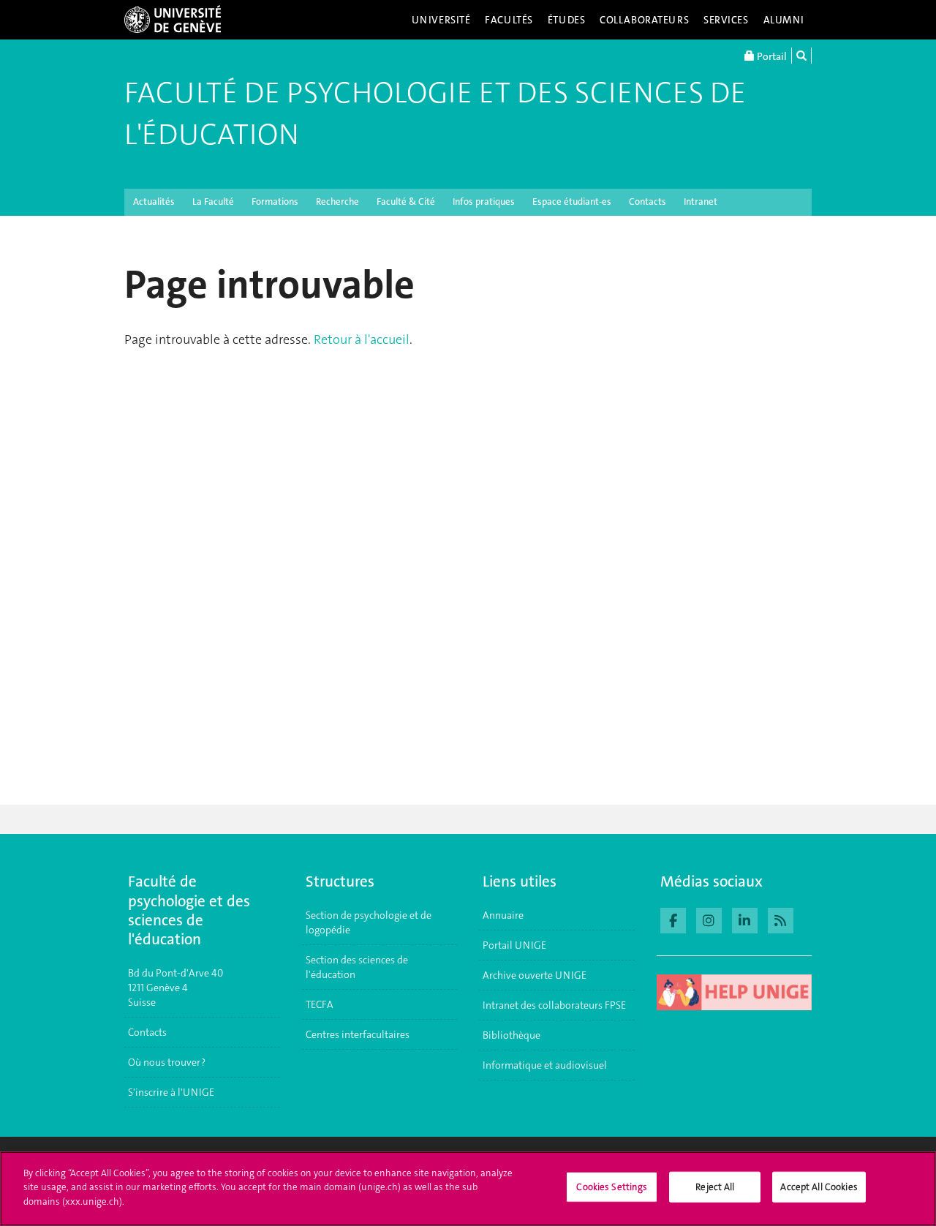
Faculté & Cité (406, 201)
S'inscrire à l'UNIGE (171, 1092)
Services (726, 19)
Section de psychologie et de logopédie (368, 922)
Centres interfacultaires (358, 1034)
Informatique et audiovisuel (545, 1065)
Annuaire (503, 915)
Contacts (647, 201)
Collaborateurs (644, 19)
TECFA (319, 1004)
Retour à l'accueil (362, 339)
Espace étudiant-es (571, 201)
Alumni (783, 19)
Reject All (714, 1187)
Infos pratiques (484, 201)
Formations (275, 201)
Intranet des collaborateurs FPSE (554, 1005)
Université (441, 19)
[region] (468, 1188)
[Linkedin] (744, 918)
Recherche (337, 201)
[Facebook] (673, 918)
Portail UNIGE (514, 945)
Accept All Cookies (818, 1187)
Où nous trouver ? (166, 1062)
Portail (771, 56)
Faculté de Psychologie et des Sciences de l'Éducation (435, 114)
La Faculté (213, 201)
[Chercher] (801, 56)
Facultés (509, 19)
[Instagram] (708, 918)
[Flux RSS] (780, 918)
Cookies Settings (611, 1187)
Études (566, 19)
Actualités (154, 201)
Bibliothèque (511, 1035)
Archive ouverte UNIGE (534, 975)
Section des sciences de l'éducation (357, 967)
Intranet (700, 201)
